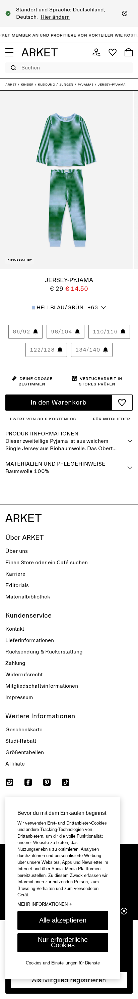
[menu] (9, 52)
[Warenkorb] (129, 52)
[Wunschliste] (113, 52)
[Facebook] (28, 782)
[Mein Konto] (96, 52)
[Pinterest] (47, 782)
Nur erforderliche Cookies (63, 942)
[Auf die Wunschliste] (122, 402)
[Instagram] (9, 782)
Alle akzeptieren (62, 920)
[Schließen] (125, 13)
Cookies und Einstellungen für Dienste (63, 962)
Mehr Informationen (44, 904)
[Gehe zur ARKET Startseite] (39, 52)
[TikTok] (66, 782)
